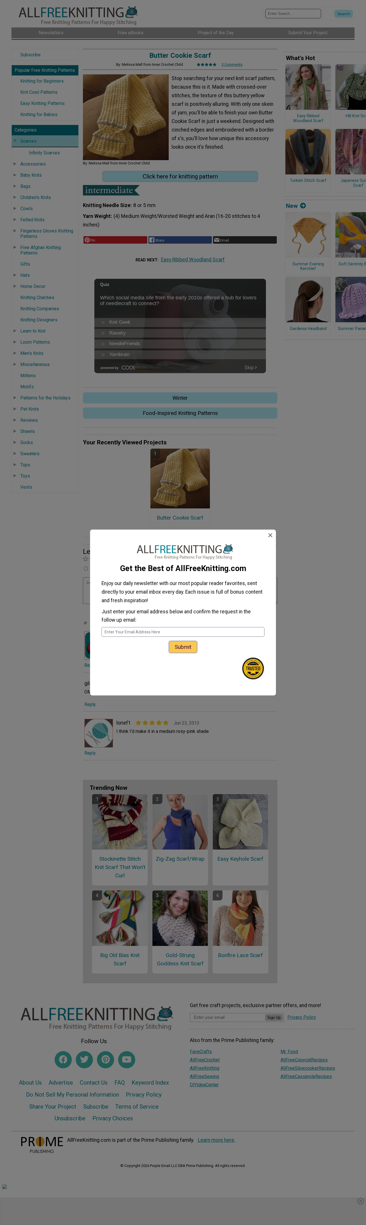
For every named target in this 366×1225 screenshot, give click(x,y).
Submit (183, 647)
